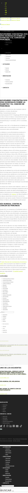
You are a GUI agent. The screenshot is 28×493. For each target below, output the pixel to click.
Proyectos (5, 298)
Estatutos (4, 316)
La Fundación (5, 419)
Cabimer (14, 194)
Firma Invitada (5, 288)
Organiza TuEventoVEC (7, 295)
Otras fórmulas (5, 296)
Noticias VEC (5, 293)
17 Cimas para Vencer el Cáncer (8, 278)
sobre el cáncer (5, 304)
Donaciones (5, 314)
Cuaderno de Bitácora (7, 283)
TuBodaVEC (5, 307)
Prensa (4, 319)
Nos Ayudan (5, 418)
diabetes (5, 330)
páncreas (5, 332)
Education (4, 285)
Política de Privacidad (20, 439)
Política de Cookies (6, 440)
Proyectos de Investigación (8, 421)
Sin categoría (5, 303)
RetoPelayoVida (6, 299)
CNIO (4, 328)
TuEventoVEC (5, 309)
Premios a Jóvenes (6, 423)
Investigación (5, 290)
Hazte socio (5, 416)
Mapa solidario (5, 291)
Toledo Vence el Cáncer (7, 306)
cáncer (4, 326)
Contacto (4, 318)
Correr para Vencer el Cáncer (8, 282)
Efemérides (5, 286)
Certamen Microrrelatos (7, 280)
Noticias (4, 321)
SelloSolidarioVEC (6, 301)
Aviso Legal (16, 440)
